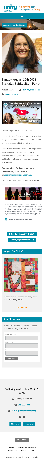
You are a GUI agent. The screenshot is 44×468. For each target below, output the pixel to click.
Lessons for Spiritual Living (14, 25)
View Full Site (22, 440)
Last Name (9, 350)
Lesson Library (11, 94)
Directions (28, 424)
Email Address (10, 334)
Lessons (11, 447)
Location (24, 451)
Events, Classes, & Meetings (26, 447)
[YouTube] (24, 417)
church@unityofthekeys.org (24, 411)
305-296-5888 (24, 405)
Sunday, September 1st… (21, 240)
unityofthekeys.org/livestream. (18, 175)
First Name (9, 342)
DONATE (33, 451)
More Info (15, 424)
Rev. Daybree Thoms (31, 90)
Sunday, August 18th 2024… (23, 234)
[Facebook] (20, 417)
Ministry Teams (13, 451)
